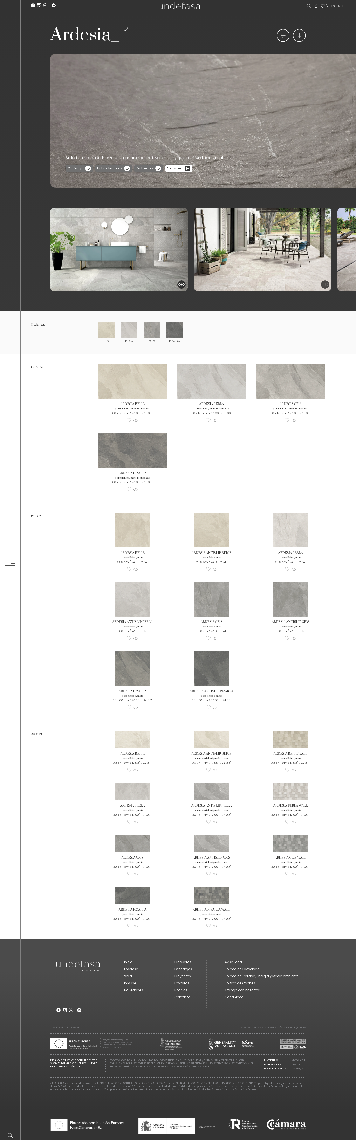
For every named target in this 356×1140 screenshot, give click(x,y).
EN (338, 6)
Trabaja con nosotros (242, 990)
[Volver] (283, 40)
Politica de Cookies (240, 983)
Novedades (133, 990)
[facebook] (33, 6)
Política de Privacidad (242, 969)
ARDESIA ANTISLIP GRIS (290, 622)
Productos (182, 962)
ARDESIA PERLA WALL (290, 806)
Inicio (128, 962)
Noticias (180, 990)
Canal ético (234, 997)
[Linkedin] (54, 6)
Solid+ (129, 976)
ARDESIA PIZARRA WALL (211, 910)
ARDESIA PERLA (211, 404)
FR (344, 6)
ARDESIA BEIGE (133, 404)
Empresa (131, 969)
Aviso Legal (233, 962)
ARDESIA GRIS (290, 404)
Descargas (183, 969)
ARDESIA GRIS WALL (290, 858)
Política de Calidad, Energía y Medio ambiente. (262, 976)
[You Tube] (45, 6)
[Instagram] (39, 6)
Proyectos (182, 976)
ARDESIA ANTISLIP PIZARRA (211, 691)
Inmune (130, 983)
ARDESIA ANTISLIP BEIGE (211, 553)
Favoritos (181, 983)
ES (333, 6)
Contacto (182, 997)
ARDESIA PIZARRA (132, 473)
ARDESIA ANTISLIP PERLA (132, 622)
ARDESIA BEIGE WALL (290, 754)
